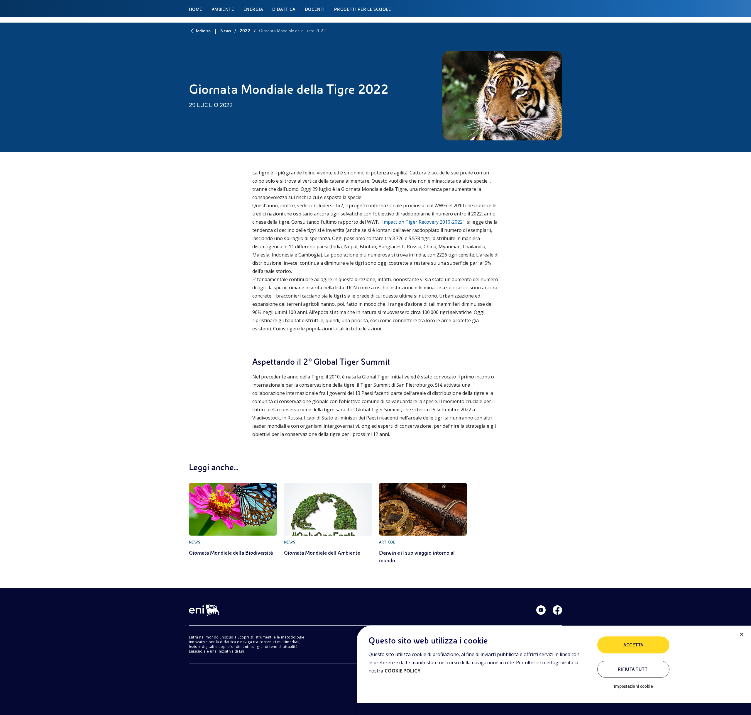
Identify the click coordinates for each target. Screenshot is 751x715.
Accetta (633, 645)
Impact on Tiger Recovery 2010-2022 (422, 222)
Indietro (203, 30)
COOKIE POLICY (402, 671)
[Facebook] (557, 610)
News (225, 30)
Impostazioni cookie (633, 686)
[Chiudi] (741, 634)
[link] (233, 520)
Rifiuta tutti (633, 669)
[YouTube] (541, 610)
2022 (245, 30)
